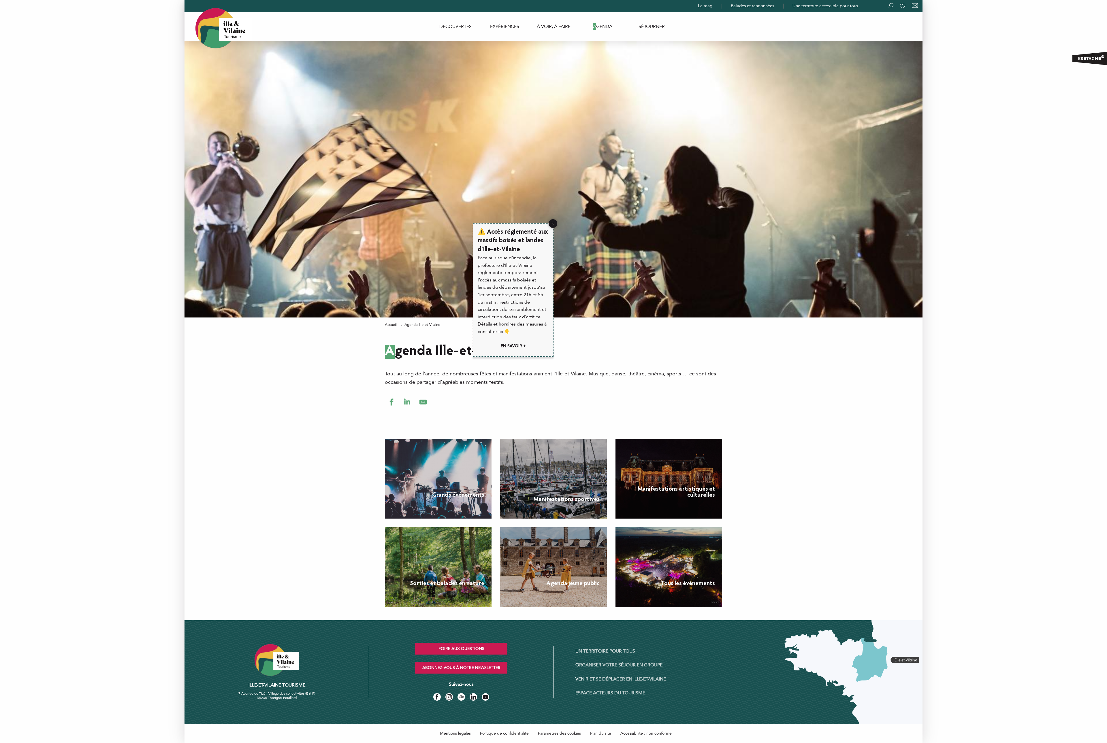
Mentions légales (455, 733)
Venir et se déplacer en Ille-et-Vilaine (620, 679)
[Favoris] (903, 6)
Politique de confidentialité (504, 733)
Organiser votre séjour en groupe (618, 665)
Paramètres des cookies (559, 733)
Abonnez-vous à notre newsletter (461, 667)
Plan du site (600, 733)
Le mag (705, 6)
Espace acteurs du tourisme (610, 693)
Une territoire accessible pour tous (825, 6)
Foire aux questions (461, 648)
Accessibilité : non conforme (646, 733)
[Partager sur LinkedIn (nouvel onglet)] (407, 402)
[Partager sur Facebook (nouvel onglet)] (391, 402)
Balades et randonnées (752, 6)
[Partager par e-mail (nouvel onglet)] (423, 402)
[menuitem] (455, 26)
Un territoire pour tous (605, 651)
